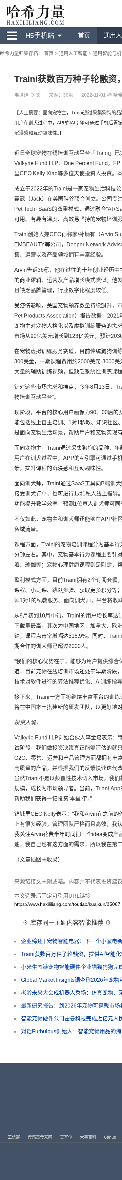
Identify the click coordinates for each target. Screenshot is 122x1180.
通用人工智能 (73, 53)
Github (110, 1137)
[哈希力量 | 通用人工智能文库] (35, 13)
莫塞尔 (66, 1137)
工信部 (14, 1137)
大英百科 (88, 1137)
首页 (84, 36)
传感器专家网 (40, 1137)
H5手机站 (39, 35)
